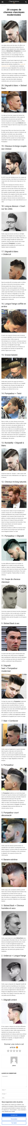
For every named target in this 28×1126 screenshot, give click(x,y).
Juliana (14, 1065)
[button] (2, 2)
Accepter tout (14, 1115)
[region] (14, 1113)
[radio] (8, 1051)
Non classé (3, 5)
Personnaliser (14, 1119)
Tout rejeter (14, 1122)
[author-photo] (14, 1063)
